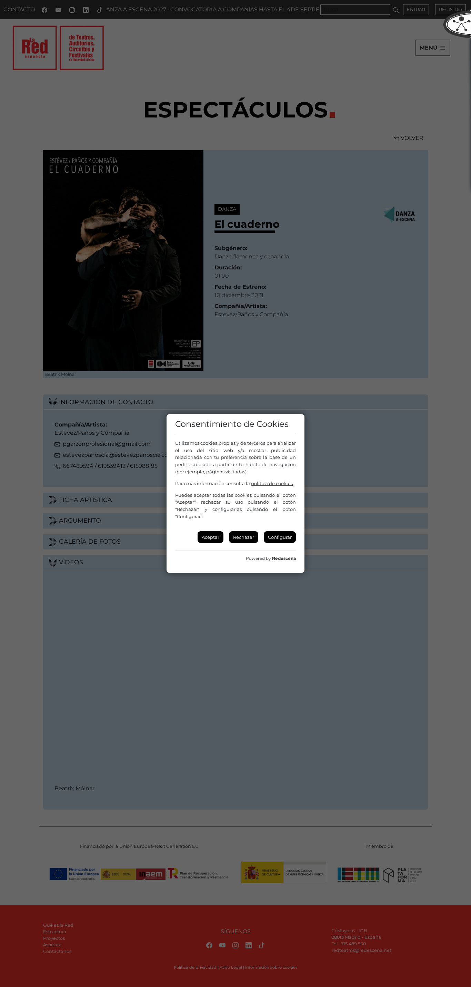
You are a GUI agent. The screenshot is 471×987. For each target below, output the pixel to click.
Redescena (284, 558)
